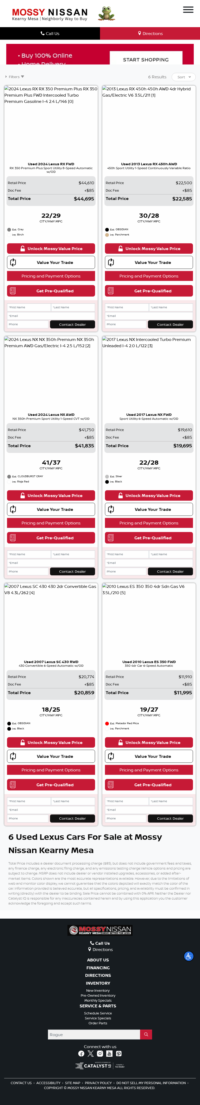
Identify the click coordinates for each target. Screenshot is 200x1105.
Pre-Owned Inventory (98, 995)
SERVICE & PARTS (98, 1006)
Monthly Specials (98, 1000)
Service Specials (98, 1018)
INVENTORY (98, 983)
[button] (189, 956)
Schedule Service (98, 1013)
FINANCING (98, 968)
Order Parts (98, 1023)
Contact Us (22, 1082)
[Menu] (188, 10)
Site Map (73, 1082)
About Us (98, 960)
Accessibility (48, 1082)
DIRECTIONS (98, 975)
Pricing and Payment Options (51, 276)
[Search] (146, 1034)
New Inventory (98, 990)
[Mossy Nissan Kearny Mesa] (49, 14)
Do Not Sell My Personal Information (151, 1082)
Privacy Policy (99, 1082)
